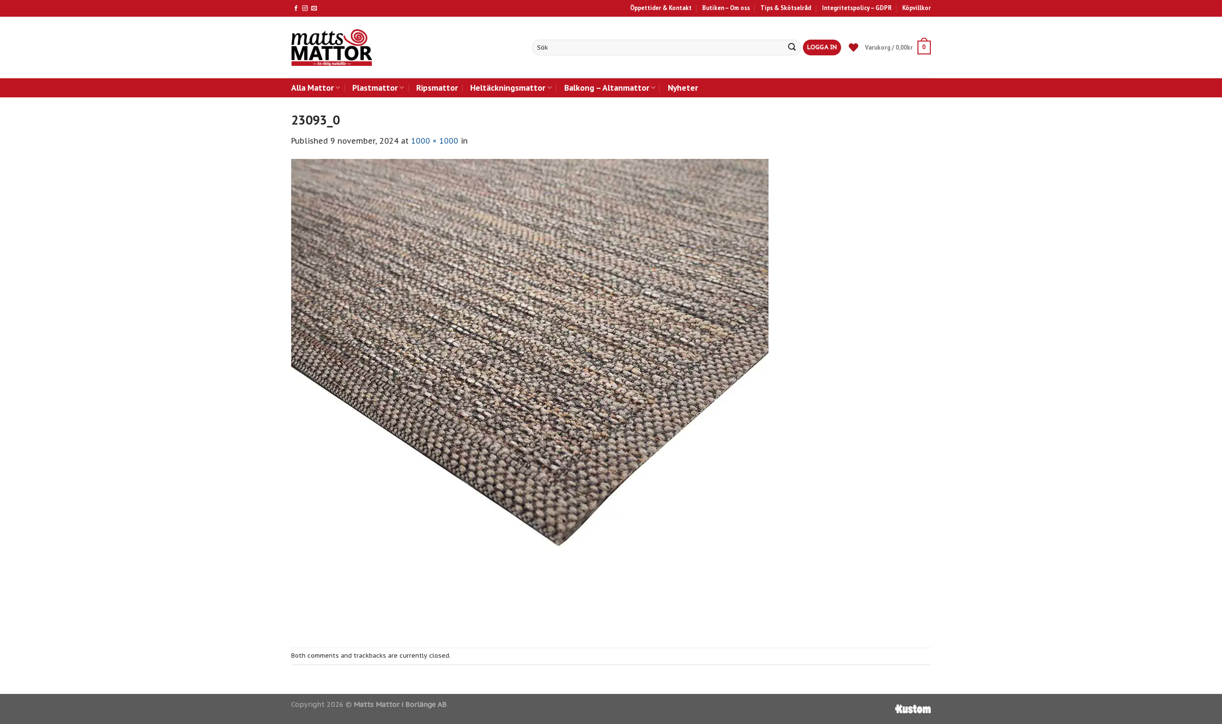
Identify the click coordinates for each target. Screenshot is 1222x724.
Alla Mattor (312, 87)
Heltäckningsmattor (507, 87)
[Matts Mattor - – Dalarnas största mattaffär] (331, 47)
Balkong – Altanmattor (606, 87)
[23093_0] (530, 396)
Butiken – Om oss (726, 8)
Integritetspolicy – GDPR (857, 8)
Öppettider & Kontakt (661, 8)
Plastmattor (375, 87)
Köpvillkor (916, 8)
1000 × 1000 (434, 141)
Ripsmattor (437, 87)
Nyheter (683, 87)
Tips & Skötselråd (785, 8)
